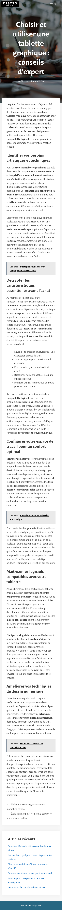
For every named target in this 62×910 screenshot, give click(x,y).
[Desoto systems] (10, 4)
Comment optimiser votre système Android (30, 873)
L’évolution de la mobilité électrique (26, 887)
